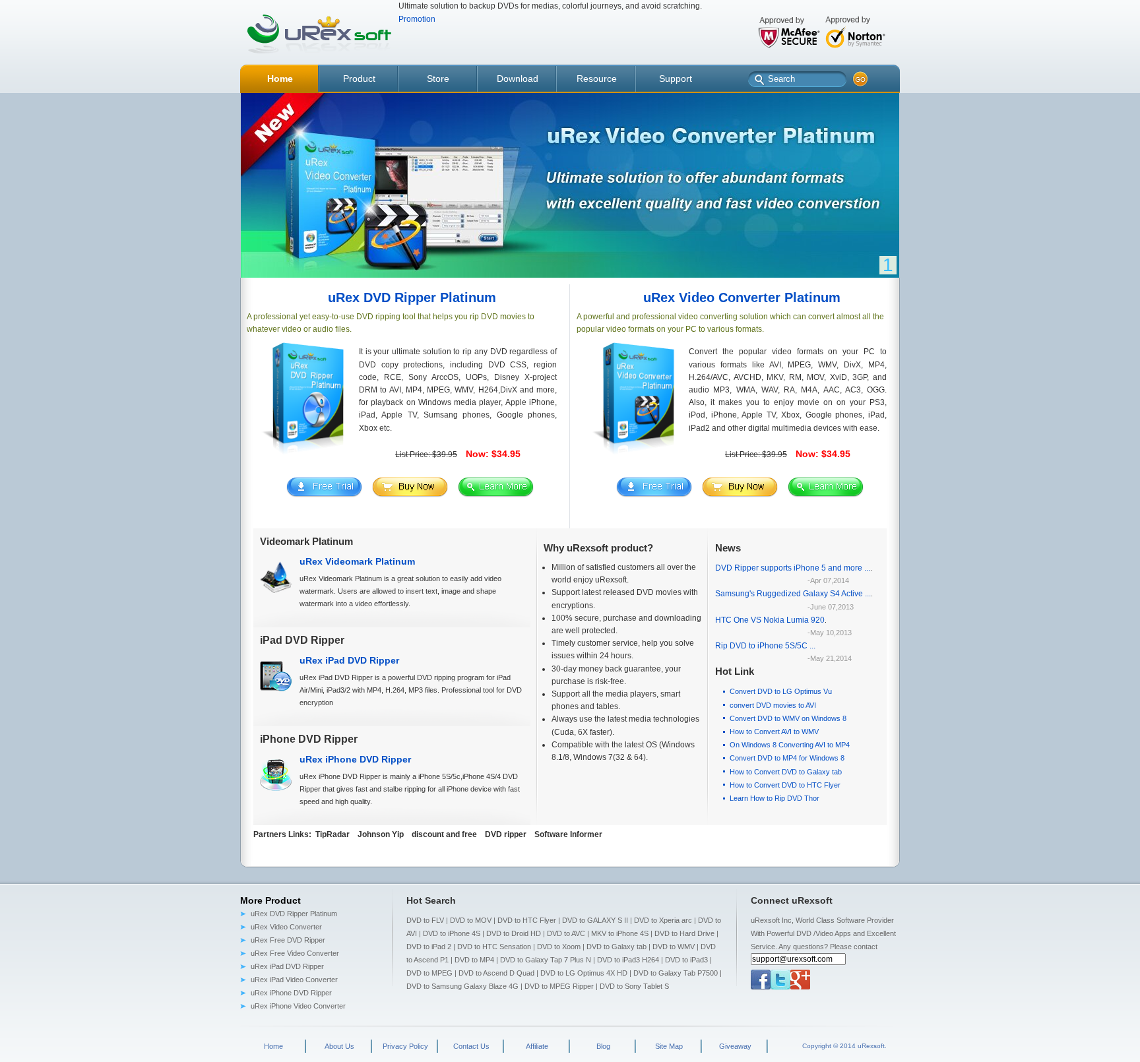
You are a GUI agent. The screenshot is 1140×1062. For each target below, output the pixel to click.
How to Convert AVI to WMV (774, 731)
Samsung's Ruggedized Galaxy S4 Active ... (793, 593)
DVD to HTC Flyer (526, 920)
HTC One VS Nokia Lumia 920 (770, 620)
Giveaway (735, 1046)
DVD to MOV (470, 920)
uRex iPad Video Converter (294, 980)
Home (273, 1046)
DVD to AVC (566, 933)
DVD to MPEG (429, 973)
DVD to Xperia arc (663, 920)
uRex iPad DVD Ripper (349, 660)
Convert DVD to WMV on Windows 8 (788, 718)
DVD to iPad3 (686, 960)
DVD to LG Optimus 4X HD (583, 973)
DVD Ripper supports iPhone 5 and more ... (792, 568)
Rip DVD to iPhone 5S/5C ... (765, 645)
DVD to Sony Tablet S (634, 986)
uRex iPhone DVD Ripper (355, 759)
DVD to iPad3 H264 (628, 960)
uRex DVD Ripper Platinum (294, 914)
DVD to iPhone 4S (451, 933)
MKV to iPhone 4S (620, 933)
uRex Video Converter (286, 927)
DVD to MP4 (474, 960)
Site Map (669, 1046)
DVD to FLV (425, 920)
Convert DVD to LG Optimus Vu (781, 691)
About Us (339, 1046)
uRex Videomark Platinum (357, 561)
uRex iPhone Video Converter (298, 1006)
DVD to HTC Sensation (494, 947)
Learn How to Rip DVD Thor (774, 798)
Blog (603, 1046)
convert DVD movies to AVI (773, 705)
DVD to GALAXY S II (595, 920)
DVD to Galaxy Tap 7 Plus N (545, 960)
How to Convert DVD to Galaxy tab (786, 772)
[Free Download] (324, 494)
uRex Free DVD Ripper (288, 940)
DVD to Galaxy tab (616, 947)
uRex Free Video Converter (295, 953)
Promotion (416, 19)
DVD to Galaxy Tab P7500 (675, 973)
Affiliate (537, 1046)
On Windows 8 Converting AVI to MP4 (790, 745)
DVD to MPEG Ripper (559, 986)
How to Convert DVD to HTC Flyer (785, 785)
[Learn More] (496, 494)
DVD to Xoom (559, 947)
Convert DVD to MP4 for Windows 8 (787, 758)
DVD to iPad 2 (428, 947)
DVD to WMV (673, 947)
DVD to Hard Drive (684, 933)
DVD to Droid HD (513, 933)
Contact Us (471, 1046)
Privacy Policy (405, 1046)
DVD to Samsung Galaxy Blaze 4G (462, 986)
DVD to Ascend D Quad (496, 973)
